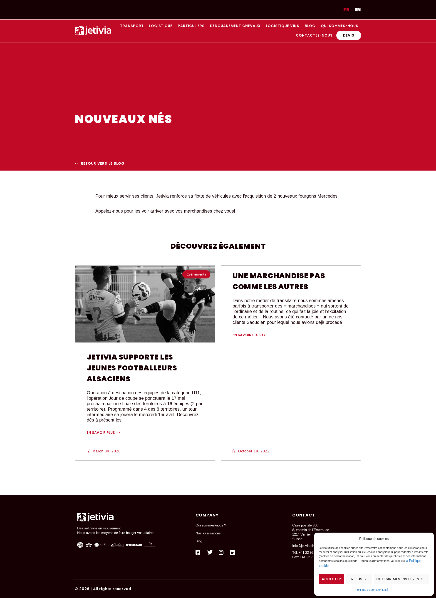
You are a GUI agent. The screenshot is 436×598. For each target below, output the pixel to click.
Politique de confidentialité (371, 589)
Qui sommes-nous (339, 25)
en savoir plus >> (103, 432)
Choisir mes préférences (401, 579)
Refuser (359, 579)
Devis (348, 35)
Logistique (160, 25)
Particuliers (191, 25)
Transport (132, 25)
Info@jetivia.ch (303, 546)
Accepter (331, 579)
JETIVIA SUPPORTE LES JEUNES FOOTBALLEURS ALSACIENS (132, 368)
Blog (310, 25)
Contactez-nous (314, 35)
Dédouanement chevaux (235, 25)
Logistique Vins (282, 25)
